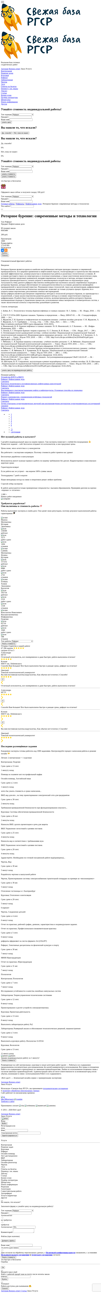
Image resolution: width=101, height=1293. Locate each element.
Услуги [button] (35, 1291)
